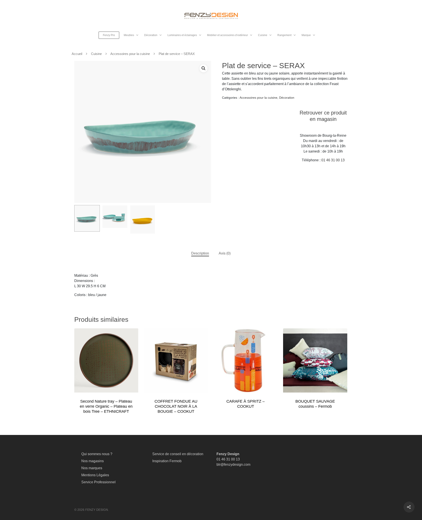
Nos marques (91, 468)
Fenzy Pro (109, 35)
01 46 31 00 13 (333, 160)
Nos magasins (92, 461)
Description (200, 253)
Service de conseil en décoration (177, 454)
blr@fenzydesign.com (233, 464)
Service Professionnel (98, 482)
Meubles (129, 35)
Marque (306, 35)
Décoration (150, 35)
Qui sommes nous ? (96, 454)
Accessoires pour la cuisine (130, 54)
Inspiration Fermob (167, 461)
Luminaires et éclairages (182, 35)
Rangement (284, 35)
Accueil (77, 54)
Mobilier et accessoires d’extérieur (227, 35)
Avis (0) (225, 253)
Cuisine (262, 35)
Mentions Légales (95, 475)
